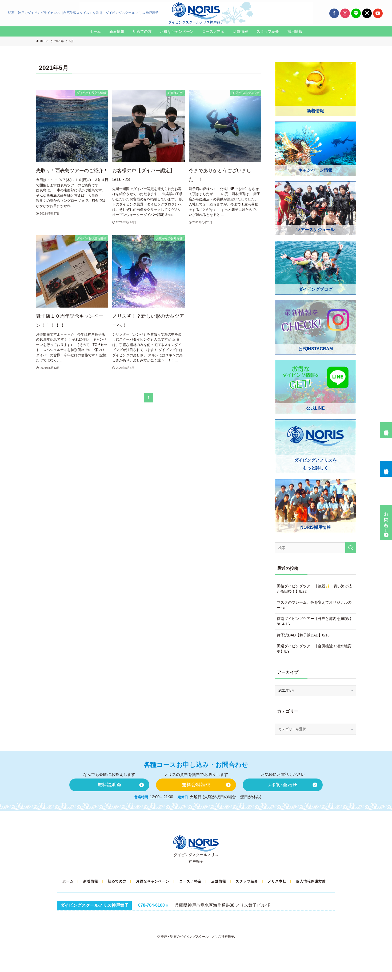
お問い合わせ (386, 520)
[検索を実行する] (350, 547)
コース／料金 (190, 881)
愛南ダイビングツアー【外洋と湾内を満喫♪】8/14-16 (315, 621)
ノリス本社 (277, 881)
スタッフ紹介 (247, 881)
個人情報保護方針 (311, 881)
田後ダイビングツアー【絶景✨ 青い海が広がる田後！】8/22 (314, 589)
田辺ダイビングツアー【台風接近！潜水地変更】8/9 (314, 649)
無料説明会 (386, 427)
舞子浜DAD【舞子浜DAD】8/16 (303, 635)
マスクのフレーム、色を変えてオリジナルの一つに (314, 605)
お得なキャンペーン (153, 881)
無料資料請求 (386, 466)
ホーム (68, 881)
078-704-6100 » (153, 905)
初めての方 (117, 881)
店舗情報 (218, 881)
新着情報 (90, 881)
